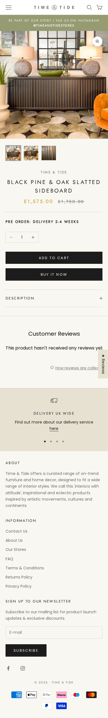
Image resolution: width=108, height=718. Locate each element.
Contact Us (16, 531)
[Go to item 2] (31, 153)
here (54, 428)
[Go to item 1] (13, 153)
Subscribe (26, 650)
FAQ (9, 559)
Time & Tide (54, 172)
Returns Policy (19, 577)
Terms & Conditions (25, 568)
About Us (14, 540)
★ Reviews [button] (103, 364)
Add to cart (54, 258)
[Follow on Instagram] (22, 668)
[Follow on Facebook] (8, 668)
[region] (54, 414)
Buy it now (54, 274)
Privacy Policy (19, 586)
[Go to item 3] (48, 153)
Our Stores (16, 549)
